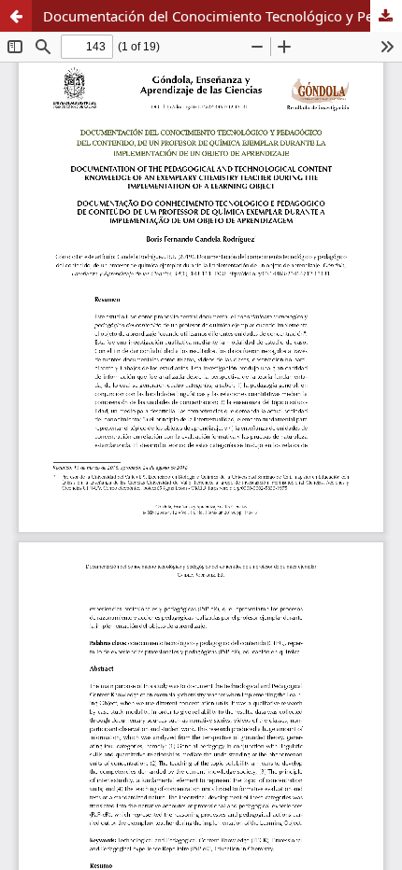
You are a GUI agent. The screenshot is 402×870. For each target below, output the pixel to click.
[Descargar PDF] (386, 16)
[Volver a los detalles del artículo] (16, 16)
